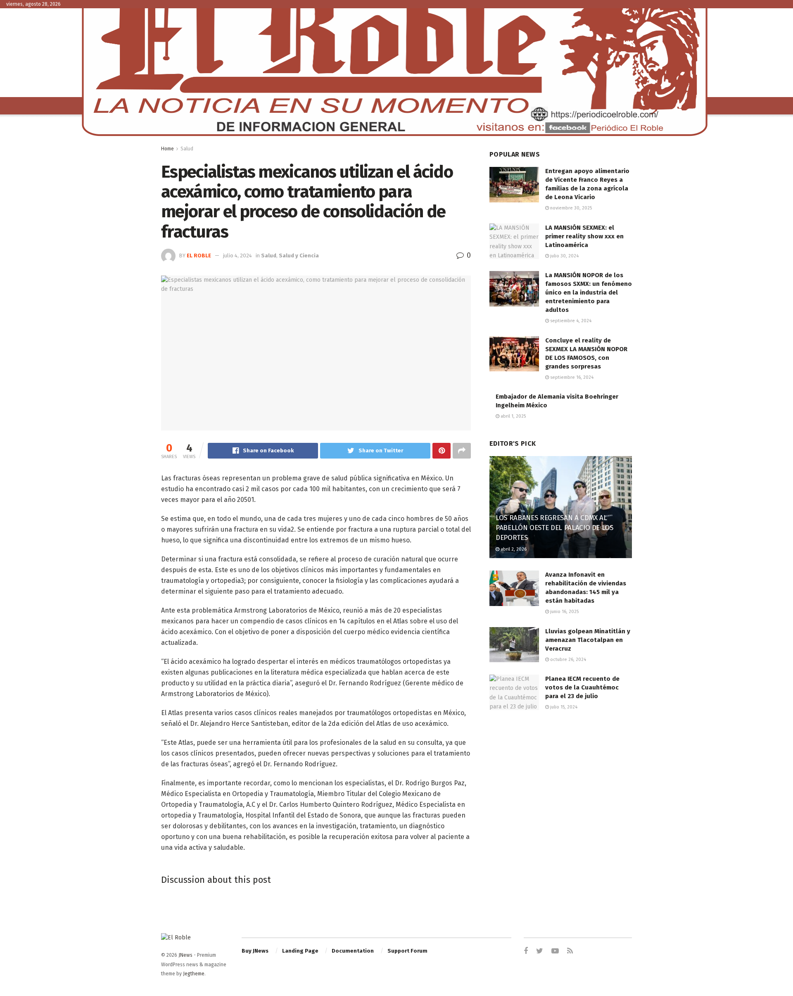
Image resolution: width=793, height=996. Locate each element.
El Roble (199, 255)
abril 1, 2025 (512, 416)
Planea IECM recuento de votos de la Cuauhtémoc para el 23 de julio (582, 687)
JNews (185, 955)
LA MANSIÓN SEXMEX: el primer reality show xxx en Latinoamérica (584, 236)
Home (167, 149)
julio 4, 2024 (237, 255)
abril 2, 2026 (513, 549)
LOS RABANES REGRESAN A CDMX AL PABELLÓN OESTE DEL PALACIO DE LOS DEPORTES (554, 527)
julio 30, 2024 (564, 256)
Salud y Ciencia (299, 255)
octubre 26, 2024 (567, 659)
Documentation (353, 951)
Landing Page (300, 951)
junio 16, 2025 (564, 611)
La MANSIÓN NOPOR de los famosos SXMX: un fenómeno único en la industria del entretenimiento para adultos (588, 292)
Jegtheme (193, 974)
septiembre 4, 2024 (570, 320)
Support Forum (407, 951)
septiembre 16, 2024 (571, 377)
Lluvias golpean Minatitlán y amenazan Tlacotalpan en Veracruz (587, 640)
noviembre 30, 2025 (570, 208)
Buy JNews (255, 951)
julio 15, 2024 (563, 707)
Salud (186, 149)
